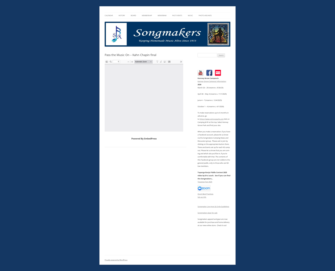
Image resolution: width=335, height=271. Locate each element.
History (122, 15)
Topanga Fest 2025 (205, 182)
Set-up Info (202, 197)
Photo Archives (205, 15)
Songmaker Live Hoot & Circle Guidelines (213, 206)
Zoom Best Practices (205, 194)
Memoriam (162, 15)
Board (133, 15)
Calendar (109, 15)
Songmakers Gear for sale (207, 213)
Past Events (177, 15)
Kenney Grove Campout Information (212, 81)
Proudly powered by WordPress (116, 260)
